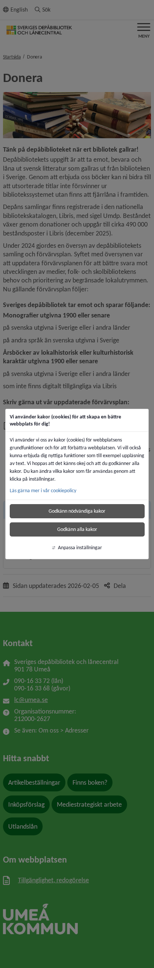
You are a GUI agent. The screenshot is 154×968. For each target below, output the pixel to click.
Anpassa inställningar (80, 547)
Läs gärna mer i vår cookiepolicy (43, 490)
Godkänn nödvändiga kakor (77, 511)
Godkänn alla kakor (77, 529)
